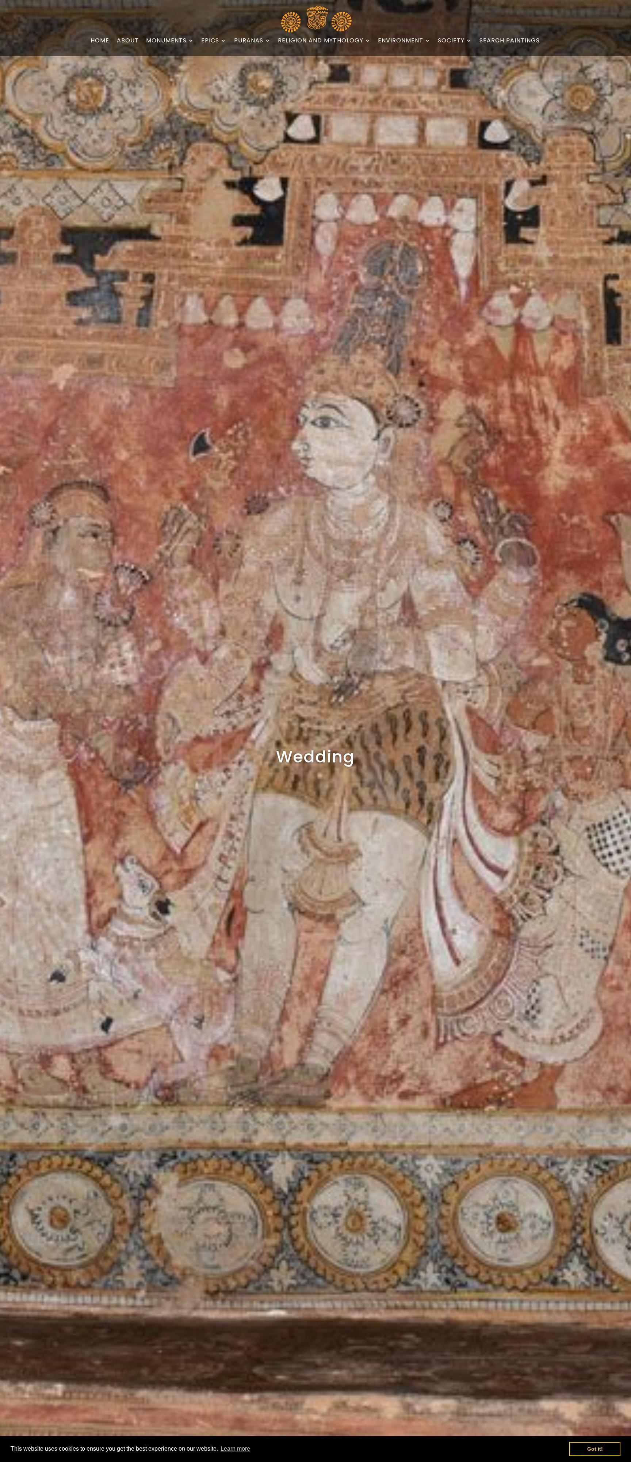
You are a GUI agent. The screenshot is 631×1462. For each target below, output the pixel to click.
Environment (400, 41)
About (128, 41)
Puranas (248, 41)
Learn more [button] (235, 1449)
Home (100, 41)
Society (451, 41)
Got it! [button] (595, 1449)
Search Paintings (509, 41)
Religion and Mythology (320, 41)
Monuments (166, 41)
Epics (210, 41)
